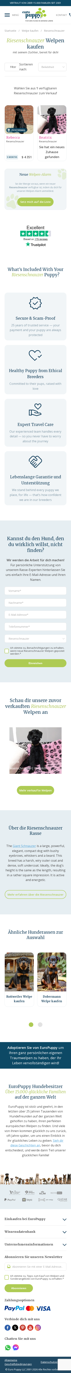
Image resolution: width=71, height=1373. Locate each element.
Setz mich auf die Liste (35, 202)
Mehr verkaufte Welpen (35, 790)
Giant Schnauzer (24, 846)
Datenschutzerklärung (53, 1362)
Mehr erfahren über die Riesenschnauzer (35, 894)
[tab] (31, 1024)
